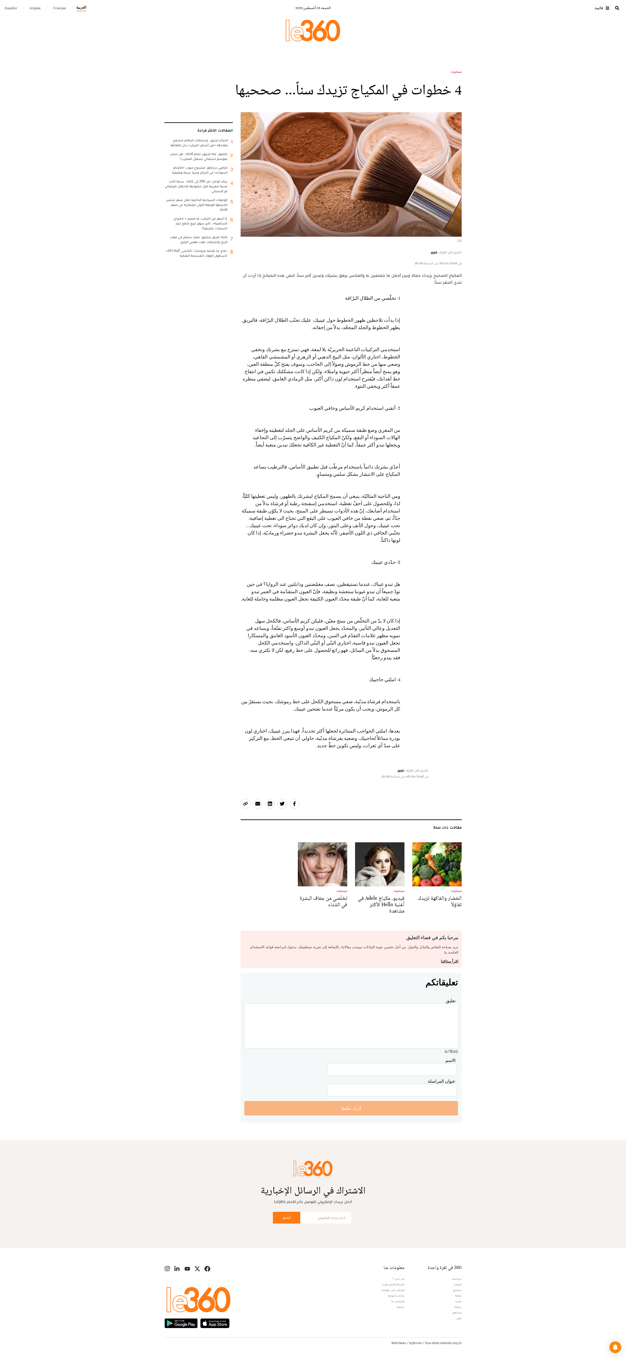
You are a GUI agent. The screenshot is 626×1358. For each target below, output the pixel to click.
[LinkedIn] (177, 1268)
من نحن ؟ (398, 1278)
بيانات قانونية (396, 1295)
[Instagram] (167, 1268)
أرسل (287, 1217)
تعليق (451, 1000)
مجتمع (457, 1290)
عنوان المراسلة (442, 1081)
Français (59, 8)
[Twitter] (197, 1268)
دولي (459, 1318)
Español (11, 8)
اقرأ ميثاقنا (449, 961)
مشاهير (457, 1312)
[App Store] (215, 1323)
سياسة (457, 1278)
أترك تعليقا (351, 1108)
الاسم (450, 1060)
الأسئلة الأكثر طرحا (393, 1284)
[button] (615, 1347)
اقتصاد (457, 1284)
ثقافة (458, 1295)
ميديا (459, 1301)
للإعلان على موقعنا (392, 1290)
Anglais (35, 8)
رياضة (458, 1307)
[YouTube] (187, 1268)
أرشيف (400, 1307)
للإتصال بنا (397, 1301)
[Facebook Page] (207, 1268)
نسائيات (456, 72)
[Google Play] (181, 1323)
